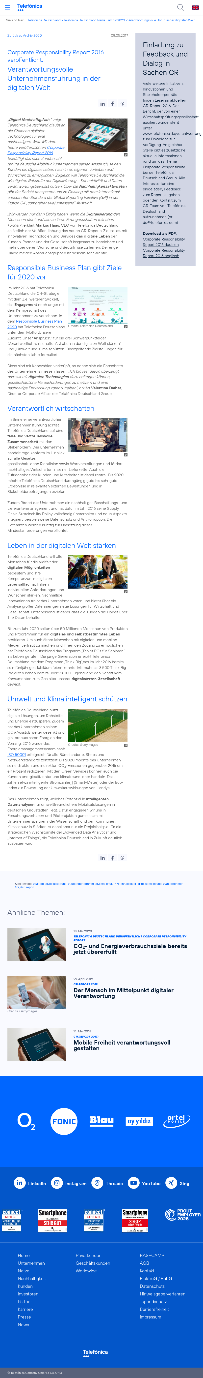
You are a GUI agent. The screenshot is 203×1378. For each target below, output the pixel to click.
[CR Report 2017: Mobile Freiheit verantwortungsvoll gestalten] (99, 1045)
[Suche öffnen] (180, 7)
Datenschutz (152, 1286)
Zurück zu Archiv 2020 (24, 35)
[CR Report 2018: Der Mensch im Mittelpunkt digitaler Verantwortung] (99, 994)
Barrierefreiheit (154, 1309)
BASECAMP (152, 1255)
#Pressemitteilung (149, 884)
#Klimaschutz (104, 884)
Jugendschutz (153, 1301)
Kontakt (147, 1271)
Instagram (75, 1183)
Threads (114, 1183)
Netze (23, 1271)
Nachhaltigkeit (32, 1278)
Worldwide (86, 1271)
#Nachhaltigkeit (125, 884)
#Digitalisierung (56, 884)
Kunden (25, 1286)
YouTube (151, 1183)
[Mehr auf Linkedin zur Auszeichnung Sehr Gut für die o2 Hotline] (94, 1220)
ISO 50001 (16, 754)
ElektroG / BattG (156, 1278)
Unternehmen (31, 1263)
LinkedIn (37, 1183)
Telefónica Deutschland (44, 20)
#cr (17, 887)
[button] (102, 103)
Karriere (25, 1309)
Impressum (150, 1317)
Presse (24, 1317)
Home (24, 1255)
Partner (25, 1301)
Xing (184, 1183)
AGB (144, 1263)
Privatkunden (89, 1255)
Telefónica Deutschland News (84, 20)
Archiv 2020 (116, 20)
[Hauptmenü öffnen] (7, 7)
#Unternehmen (173, 884)
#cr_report (27, 887)
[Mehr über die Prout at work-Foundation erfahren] (183, 1220)
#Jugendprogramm (81, 884)
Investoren (28, 1294)
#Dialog (38, 884)
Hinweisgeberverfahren (162, 1294)
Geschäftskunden (93, 1263)
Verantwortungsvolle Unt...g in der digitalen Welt (161, 20)
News (23, 1324)
